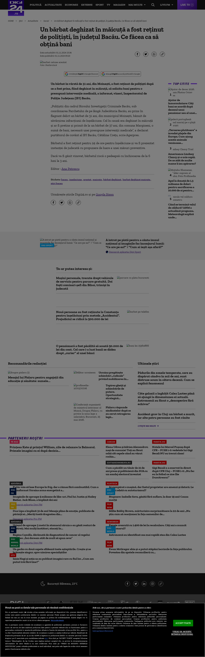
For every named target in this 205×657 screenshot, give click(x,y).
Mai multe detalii (57, 620)
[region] (102, 630)
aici (46, 638)
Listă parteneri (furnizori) (103, 631)
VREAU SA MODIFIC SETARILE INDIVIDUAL (182, 633)
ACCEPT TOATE (183, 623)
